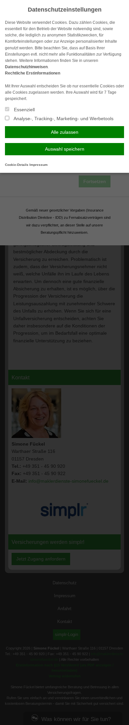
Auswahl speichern (64, 149)
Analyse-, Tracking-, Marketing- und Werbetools (63, 118)
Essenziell (24, 109)
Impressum (38, 165)
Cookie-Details (16, 165)
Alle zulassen (64, 132)
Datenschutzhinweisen (26, 67)
